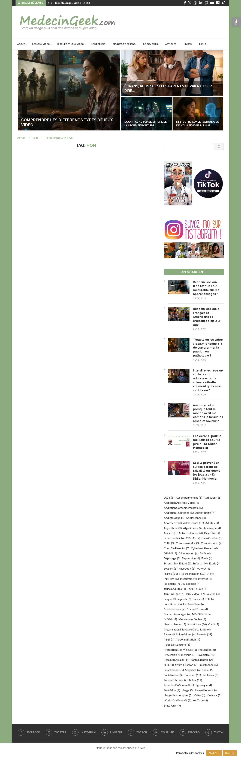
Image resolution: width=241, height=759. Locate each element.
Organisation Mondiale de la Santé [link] (187, 629)
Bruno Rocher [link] (174, 538)
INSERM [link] (171, 578)
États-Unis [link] (172, 705)
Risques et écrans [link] (124, 44)
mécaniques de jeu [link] (192, 619)
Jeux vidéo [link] (195, 593)
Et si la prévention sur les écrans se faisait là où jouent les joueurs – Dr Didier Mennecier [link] (206, 470)
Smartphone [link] (208, 664)
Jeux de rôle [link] (197, 588)
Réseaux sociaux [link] (176, 659)
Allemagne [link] (212, 528)
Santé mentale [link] (202, 659)
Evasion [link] (170, 568)
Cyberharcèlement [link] (204, 548)
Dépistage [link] (172, 558)
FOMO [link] (203, 568)
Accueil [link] (22, 44)
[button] (48, 3)
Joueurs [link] (213, 593)
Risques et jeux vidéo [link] (70, 44)
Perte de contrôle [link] (177, 644)
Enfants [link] (200, 563)
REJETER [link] (229, 752)
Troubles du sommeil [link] (179, 685)
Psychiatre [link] (206, 654)
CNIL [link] (169, 543)
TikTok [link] (194, 680)
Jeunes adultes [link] (175, 588)
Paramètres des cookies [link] (190, 752)
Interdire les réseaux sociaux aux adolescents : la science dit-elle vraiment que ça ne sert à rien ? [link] (208, 380)
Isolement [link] (172, 583)
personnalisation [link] (188, 639)
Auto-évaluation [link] (191, 533)
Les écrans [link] (98, 44)
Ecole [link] (206, 558)
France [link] (171, 573)
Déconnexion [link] (188, 553)
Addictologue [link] (174, 517)
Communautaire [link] (188, 543)
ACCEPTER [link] (214, 752)
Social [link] (207, 669)
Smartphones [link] (174, 669)
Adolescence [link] (196, 517)
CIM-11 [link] (193, 538)
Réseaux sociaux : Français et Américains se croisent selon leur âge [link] (207, 316)
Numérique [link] (197, 624)
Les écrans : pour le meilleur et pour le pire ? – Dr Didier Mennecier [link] (207, 441)
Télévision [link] (172, 690)
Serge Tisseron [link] (186, 664)
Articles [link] (170, 44)
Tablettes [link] (210, 675)
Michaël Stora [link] (197, 609)
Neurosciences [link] (175, 624)
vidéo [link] (199, 695)
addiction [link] (212, 497)
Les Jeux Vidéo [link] (41, 44)
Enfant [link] (185, 563)
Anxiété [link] (170, 533)
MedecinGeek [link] (174, 609)
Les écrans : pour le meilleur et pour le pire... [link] (168, 91)
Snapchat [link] (193, 669)
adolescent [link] (173, 522)
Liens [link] (202, 44)
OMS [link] (213, 624)
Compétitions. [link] (211, 543)
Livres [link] (188, 44)
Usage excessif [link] (206, 690)
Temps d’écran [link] (175, 680)
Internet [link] (205, 578)
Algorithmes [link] (192, 528)
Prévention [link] (207, 649)
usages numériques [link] (178, 695)
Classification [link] (211, 538)
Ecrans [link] (171, 563)
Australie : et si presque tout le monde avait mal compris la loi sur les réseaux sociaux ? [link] (208, 413)
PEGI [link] (169, 639)
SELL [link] (169, 664)
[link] (236, 22)
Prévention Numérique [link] (179, 654)
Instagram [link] (188, 578)
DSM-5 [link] (170, 553)
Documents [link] (150, 44)
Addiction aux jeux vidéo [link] (181, 502)
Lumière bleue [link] (193, 604)
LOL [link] (210, 599)
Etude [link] (214, 563)
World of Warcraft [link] (177, 700)
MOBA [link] (170, 619)
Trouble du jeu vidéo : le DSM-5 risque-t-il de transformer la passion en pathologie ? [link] (208, 347)
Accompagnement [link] (189, 497)
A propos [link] (22, 54)
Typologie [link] (203, 685)
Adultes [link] (212, 522)
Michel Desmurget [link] (177, 614)
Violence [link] (214, 695)
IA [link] (210, 573)
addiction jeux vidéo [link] (179, 512)
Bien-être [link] (212, 533)
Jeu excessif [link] (190, 583)
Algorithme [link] (173, 528)
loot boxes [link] (173, 604)
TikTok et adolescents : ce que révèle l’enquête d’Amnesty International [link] (198, 122)
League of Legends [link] (177, 599)
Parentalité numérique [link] (179, 634)
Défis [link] (205, 553)
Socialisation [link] (173, 675)
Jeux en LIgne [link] (174, 593)
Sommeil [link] (193, 675)
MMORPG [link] (201, 614)
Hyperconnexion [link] (192, 573)
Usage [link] (188, 690)
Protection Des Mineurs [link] (180, 649)
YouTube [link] (200, 700)
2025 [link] (169, 497)
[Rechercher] (219, 146)
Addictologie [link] (205, 512)
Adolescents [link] (193, 522)
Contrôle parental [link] (176, 548)
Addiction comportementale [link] (183, 507)
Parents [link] (204, 634)
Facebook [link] (187, 568)
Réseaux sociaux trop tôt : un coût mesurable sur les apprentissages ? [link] (206, 288)
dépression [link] (191, 558)
